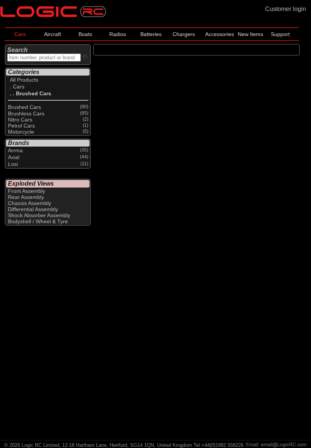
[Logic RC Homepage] (53, 15)
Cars (20, 34)
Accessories (219, 34)
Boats (85, 34)
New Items (250, 34)
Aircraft (52, 34)
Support (280, 34)
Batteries (151, 34)
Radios (117, 34)
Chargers (184, 34)
